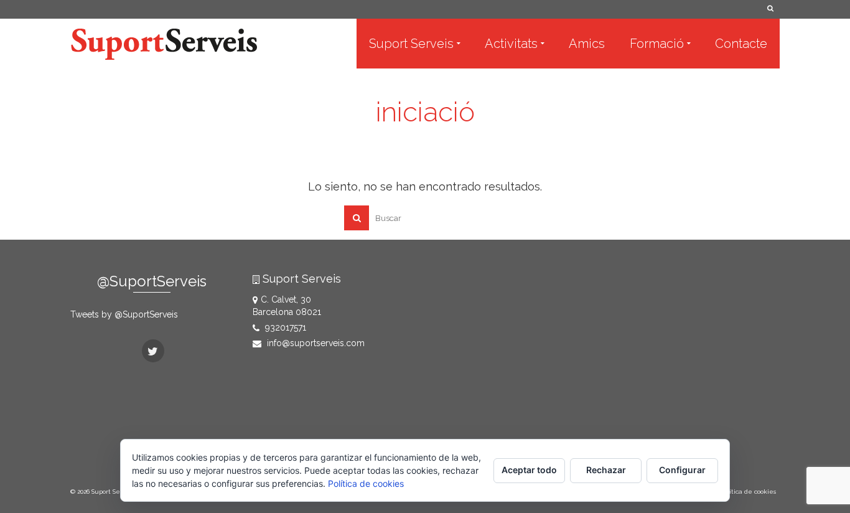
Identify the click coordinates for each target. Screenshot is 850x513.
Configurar (682, 469)
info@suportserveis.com (314, 343)
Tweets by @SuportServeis (124, 314)
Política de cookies (366, 483)
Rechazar (606, 469)
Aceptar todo (529, 469)
